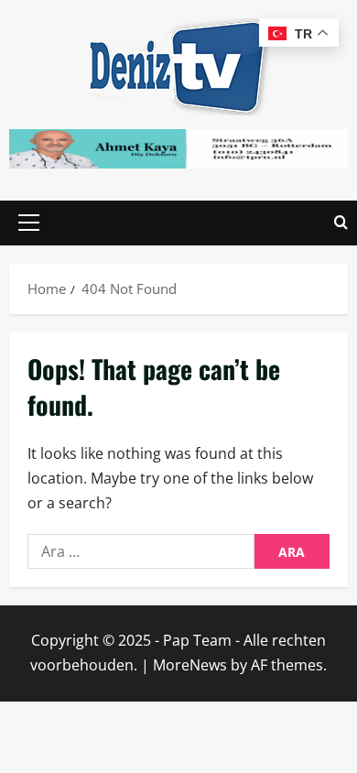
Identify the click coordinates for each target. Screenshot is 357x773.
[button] (29, 222)
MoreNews (190, 665)
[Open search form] (341, 223)
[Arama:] (140, 551)
